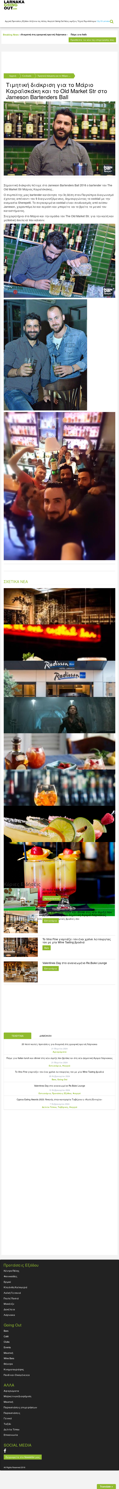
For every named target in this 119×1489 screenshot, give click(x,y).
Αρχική (12, 76)
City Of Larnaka (103, 21)
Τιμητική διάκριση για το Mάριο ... (54, 76)
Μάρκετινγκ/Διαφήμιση (17, 1396)
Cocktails (26, 76)
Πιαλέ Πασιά (11, 1298)
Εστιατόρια (50, 920)
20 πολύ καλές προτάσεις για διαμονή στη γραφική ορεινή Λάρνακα (59, 1044)
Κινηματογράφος (14, 1369)
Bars (46, 947)
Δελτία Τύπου (49, 1107)
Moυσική (8, 1352)
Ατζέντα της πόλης (38, 21)
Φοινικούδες (10, 1276)
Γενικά (8, 1418)
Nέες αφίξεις (70, 21)
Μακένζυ (9, 1303)
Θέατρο (8, 1363)
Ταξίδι (7, 1423)
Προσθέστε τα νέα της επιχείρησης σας (92, 39)
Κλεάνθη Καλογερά (15, 1287)
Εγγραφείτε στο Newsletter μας (23, 1457)
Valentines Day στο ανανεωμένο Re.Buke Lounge (59, 1085)
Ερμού (7, 1281)
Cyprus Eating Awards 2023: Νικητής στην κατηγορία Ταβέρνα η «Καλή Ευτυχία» (59, 1099)
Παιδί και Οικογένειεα (17, 1374)
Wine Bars (9, 1358)
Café (6, 1336)
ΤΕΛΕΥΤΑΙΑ (17, 1035)
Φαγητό (51, 21)
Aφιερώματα (51, 898)
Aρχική (8, 21)
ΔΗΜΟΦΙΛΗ (45, 1035)
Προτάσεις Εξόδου (20, 21)
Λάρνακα (9, 1314)
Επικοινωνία (11, 1434)
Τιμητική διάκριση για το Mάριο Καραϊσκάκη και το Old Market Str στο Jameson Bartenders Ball (56, 91)
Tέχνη (80, 21)
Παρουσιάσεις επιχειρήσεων (20, 1407)
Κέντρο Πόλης (11, 1270)
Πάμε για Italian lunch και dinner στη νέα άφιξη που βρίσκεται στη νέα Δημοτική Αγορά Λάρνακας (60, 1058)
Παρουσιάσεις (12, 1412)
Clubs (7, 1341)
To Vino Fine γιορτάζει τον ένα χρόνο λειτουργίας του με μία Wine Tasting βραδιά (59, 1071)
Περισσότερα (90, 21)
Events (7, 1347)
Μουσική (8, 1401)
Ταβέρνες (63, 1107)
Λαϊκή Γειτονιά (12, 1292)
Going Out (59, 21)
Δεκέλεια (9, 1309)
